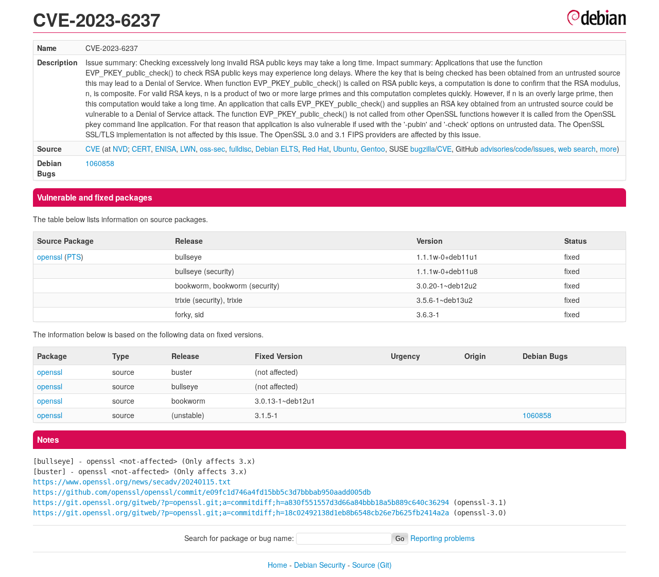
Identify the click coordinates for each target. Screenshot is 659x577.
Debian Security (319, 565)
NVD (120, 148)
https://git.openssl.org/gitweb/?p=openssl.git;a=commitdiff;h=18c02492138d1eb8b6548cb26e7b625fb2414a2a (241, 513)
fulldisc (240, 148)
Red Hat (315, 148)
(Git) (384, 565)
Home (277, 565)
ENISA (165, 148)
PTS (74, 256)
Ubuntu (345, 148)
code (523, 148)
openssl (49, 256)
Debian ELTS (276, 148)
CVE (92, 148)
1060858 (99, 163)
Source (363, 565)
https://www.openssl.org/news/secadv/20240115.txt (132, 482)
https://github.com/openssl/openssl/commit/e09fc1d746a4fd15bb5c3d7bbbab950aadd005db (202, 492)
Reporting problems (442, 538)
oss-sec (212, 148)
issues (543, 148)
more (608, 148)
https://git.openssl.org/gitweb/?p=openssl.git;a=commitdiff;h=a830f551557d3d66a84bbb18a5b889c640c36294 (241, 502)
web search (577, 148)
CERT (141, 148)
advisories (496, 148)
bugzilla (422, 148)
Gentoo (373, 148)
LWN (188, 148)
